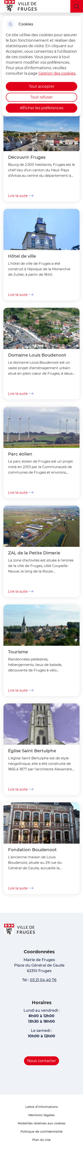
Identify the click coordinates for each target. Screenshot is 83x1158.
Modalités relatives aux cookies (41, 1123)
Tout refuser (41, 97)
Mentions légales (41, 1115)
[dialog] (41, 66)
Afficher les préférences (41, 108)
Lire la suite (18, 195)
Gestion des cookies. (57, 73)
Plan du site (41, 1140)
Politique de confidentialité (41, 1131)
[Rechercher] (76, 6)
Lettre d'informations (41, 1107)
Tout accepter (41, 86)
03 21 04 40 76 (43, 980)
